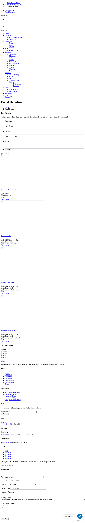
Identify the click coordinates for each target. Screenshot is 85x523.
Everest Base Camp (6, 236)
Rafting (11, 76)
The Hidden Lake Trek (12, 392)
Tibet (10, 45)
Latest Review (9, 382)
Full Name (4, 477)
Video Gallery (13, 91)
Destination (8, 41)
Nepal (11, 43)
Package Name (6, 498)
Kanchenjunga (14, 63)
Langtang (12, 65)
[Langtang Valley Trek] (22, 278)
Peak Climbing (14, 75)
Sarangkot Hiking (11, 394)
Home (7, 34)
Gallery (7, 88)
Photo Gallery (13, 89)
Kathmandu (17, 84)
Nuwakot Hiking (10, 396)
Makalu (11, 67)
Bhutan (11, 47)
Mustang (12, 71)
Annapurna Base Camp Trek (9, 190)
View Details (5, 199)
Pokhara (16, 86)
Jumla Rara (12, 61)
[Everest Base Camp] (22, 232)
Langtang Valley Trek (7, 282)
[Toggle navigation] (6, 30)
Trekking (8, 52)
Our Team (12, 39)
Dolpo (11, 58)
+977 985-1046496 (13, 3)
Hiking (11, 82)
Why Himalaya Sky (15, 37)
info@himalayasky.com (14, 4)
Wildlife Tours (13, 50)
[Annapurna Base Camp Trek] (22, 186)
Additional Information (8, 503)
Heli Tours (12, 78)
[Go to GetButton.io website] (80, 520)
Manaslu (12, 69)
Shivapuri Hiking (10, 398)
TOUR (7, 48)
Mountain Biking (14, 80)
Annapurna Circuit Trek (8, 330)
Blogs (7, 95)
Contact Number (6, 481)
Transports (8, 93)
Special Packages (10, 10)
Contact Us (8, 97)
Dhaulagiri (12, 56)
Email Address (5, 488)
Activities (8, 73)
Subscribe (5, 414)
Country (3, 484)
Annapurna (12, 54)
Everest (11, 60)
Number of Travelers (7, 492)
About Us (8, 35)
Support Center (6, 442)
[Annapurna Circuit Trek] (22, 326)
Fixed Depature (10, 12)
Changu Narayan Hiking (13, 400)
